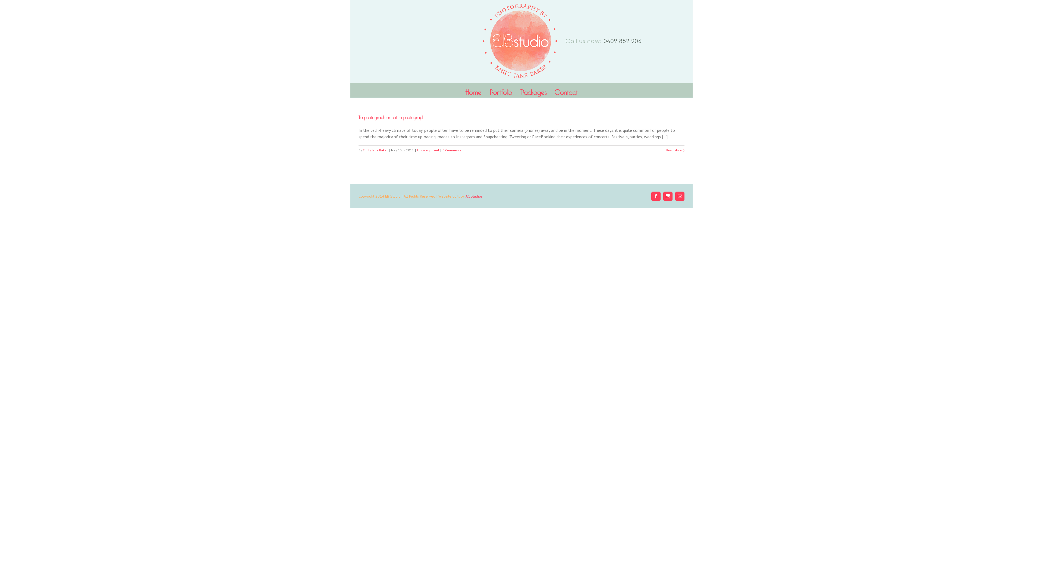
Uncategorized (428, 150)
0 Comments (451, 150)
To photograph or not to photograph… (392, 116)
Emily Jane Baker (375, 150)
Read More (674, 150)
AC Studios (474, 196)
